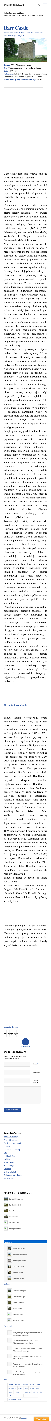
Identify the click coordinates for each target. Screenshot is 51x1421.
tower (26, 1396)
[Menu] (44, 5)
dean (37, 1388)
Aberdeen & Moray (11, 1136)
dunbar (11, 1392)
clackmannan (12, 1388)
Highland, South (10, 1156)
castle (38, 1384)
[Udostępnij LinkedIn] (10, 1033)
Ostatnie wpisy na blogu (14, 13)
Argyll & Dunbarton (11, 1140)
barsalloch (25, 1384)
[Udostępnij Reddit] (15, 1033)
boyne (32, 1384)
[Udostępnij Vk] (13, 1033)
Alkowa (11, 1384)
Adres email (37, 1072)
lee (41, 1392)
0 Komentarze (8, 33)
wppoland (23, 1418)
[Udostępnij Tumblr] (11, 1033)
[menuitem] (38, 5)
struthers (20, 1396)
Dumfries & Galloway (12, 1149)
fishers (17, 1392)
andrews (17, 1384)
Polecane (7, 1168)
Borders (7, 1146)
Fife (5, 1152)
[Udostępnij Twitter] (5, 1033)
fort (22, 1392)
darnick (32, 1388)
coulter (20, 1388)
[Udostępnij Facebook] (4, 1033)
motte (10, 1396)
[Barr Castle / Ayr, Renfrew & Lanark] (25, 50)
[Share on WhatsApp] (7, 1033)
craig (26, 1388)
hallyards (35, 1392)
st (14, 1396)
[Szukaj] (38, 5)
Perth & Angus (9, 1165)
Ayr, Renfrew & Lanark (23, 33)
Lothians (7, 1159)
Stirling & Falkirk (10, 1172)
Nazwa (35, 1064)
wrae (19, 1399)
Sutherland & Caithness (13, 1175)
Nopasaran (39, 33)
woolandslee (12, 1399)
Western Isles (9, 1178)
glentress (28, 1392)
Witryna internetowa (36, 1081)
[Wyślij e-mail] (17, 1033)
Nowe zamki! (9, 1162)
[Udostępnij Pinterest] (8, 1033)
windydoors (33, 1396)
